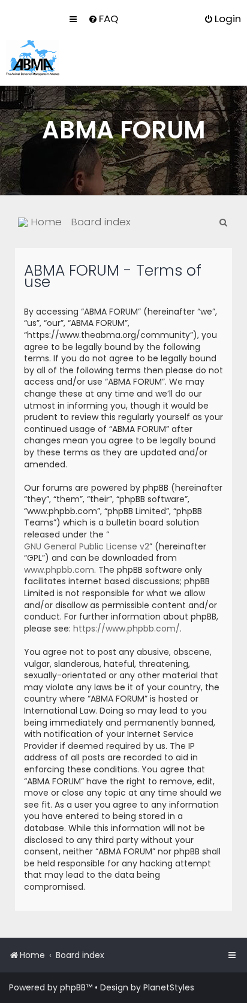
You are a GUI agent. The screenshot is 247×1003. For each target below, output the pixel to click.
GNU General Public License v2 (86, 546)
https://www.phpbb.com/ (126, 629)
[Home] (32, 57)
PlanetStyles (168, 987)
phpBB (73, 987)
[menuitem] (103, 18)
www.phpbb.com (59, 570)
